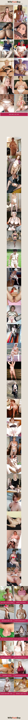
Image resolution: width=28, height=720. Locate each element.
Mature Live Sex (14, 114)
